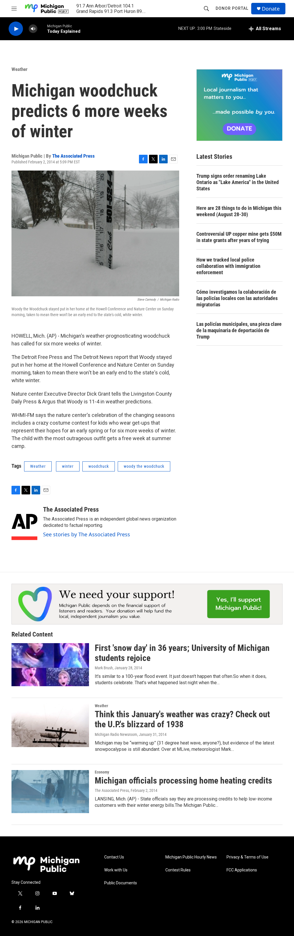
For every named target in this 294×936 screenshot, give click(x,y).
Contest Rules (178, 870)
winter (68, 466)
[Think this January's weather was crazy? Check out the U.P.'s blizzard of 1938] (50, 725)
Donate (271, 9)
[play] (15, 29)
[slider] (42, 29)
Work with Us (115, 870)
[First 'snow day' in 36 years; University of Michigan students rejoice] (50, 664)
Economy (102, 772)
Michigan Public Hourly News (191, 857)
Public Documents (120, 883)
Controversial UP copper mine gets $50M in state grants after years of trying (239, 237)
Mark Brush (104, 668)
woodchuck (98, 466)
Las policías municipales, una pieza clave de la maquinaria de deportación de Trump (239, 330)
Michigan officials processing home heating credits (183, 781)
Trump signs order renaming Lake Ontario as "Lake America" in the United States (237, 182)
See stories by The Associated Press (86, 534)
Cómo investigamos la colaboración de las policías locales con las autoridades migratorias (237, 298)
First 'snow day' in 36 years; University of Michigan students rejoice (182, 653)
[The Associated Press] (24, 523)
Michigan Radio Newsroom (116, 734)
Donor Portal (232, 8)
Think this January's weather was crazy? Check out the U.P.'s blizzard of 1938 (182, 719)
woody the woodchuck (144, 466)
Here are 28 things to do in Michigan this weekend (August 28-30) (238, 211)
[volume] (33, 28)
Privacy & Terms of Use (247, 857)
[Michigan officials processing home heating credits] (50, 791)
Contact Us (114, 857)
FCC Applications (242, 870)
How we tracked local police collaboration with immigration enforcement (228, 266)
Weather (19, 69)
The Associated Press (73, 156)
